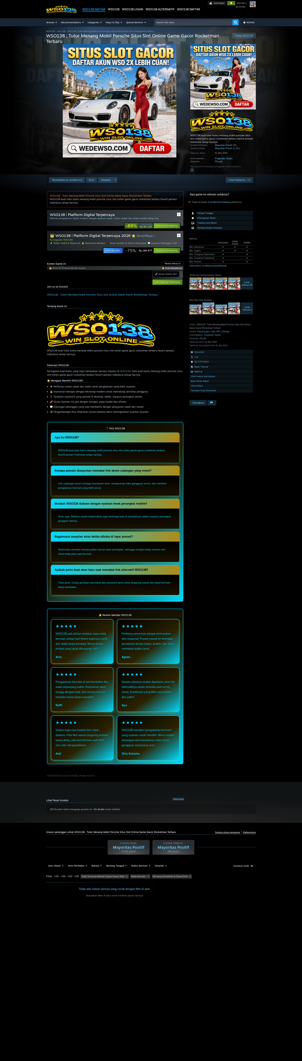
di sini (101, 809)
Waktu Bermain (139, 865)
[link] (139, 226)
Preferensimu (249, 832)
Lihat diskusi (197, 385)
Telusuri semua (172, 263)
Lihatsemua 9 (247, 308)
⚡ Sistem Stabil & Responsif (65, 243)
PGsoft (218, 161)
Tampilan (159, 865)
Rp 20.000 (240, 7)
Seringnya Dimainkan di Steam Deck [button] (170, 876)
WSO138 (114, 9)
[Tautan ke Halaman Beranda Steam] (61, 11)
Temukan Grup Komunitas (203, 390)
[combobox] (194, 22)
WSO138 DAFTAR (93, 9)
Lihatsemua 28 (247, 283)
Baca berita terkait (200, 381)
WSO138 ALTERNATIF (160, 9)
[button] (52, 22)
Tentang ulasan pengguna (227, 832)
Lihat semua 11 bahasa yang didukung (207, 266)
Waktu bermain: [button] (138, 876)
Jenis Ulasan (54, 865)
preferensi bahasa (220, 202)
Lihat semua (178, 799)
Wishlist (250, 22)
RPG (218, 331)
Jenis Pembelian (76, 865)
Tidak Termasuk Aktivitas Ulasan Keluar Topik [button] (102, 876)
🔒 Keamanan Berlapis (93, 243)
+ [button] (192, 170)
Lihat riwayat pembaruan (203, 376)
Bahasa (95, 865)
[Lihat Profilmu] (253, 4)
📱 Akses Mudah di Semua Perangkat (126, 243)
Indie (213, 331)
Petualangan (203, 331)
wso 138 (61, 31)
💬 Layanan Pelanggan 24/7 (162, 243)
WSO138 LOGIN (132, 9)
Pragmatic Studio (223, 158)
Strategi (225, 331)
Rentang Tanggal (115, 865)
